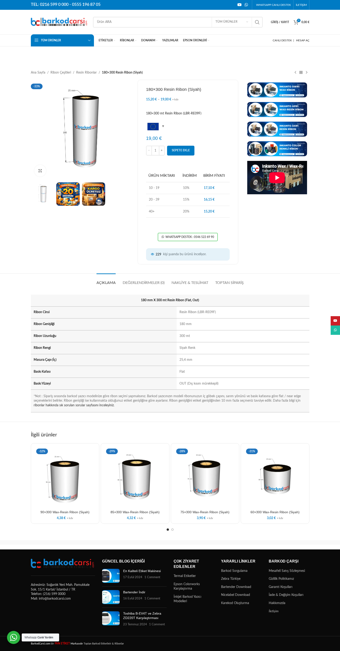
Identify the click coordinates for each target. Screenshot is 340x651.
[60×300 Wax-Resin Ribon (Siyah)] (275, 477)
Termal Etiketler (185, 576)
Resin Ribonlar (86, 72)
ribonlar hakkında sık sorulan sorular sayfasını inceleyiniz (74, 405)
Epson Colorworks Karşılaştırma (187, 587)
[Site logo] (59, 22)
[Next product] (306, 72)
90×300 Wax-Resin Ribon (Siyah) (64, 512)
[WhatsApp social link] (246, 4)
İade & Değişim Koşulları (286, 595)
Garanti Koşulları (280, 587)
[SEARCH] (257, 22)
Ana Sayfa (38, 72)
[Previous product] (295, 72)
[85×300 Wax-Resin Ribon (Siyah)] (135, 477)
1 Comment (152, 577)
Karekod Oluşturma (235, 603)
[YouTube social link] (239, 4)
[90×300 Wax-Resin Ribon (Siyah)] (65, 477)
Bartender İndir (134, 592)
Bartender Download (236, 587)
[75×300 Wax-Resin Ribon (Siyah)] (205, 477)
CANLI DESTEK (282, 40)
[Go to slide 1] (168, 529)
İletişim (274, 611)
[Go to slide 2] (172, 529)
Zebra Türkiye (230, 578)
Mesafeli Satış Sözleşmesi (287, 571)
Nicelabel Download (235, 595)
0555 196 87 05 (86, 5)
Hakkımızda (277, 603)
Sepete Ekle (181, 150)
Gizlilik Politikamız (281, 578)
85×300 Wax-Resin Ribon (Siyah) (135, 512)
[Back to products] (301, 72)
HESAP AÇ (302, 40)
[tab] (106, 280)
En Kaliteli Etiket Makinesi (142, 571)
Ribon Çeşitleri (60, 72)
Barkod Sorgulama (234, 571)
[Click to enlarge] (40, 171)
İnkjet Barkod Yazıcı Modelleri (187, 599)
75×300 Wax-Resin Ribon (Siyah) (204, 512)
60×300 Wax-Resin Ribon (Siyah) (275, 512)
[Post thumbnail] (111, 576)
